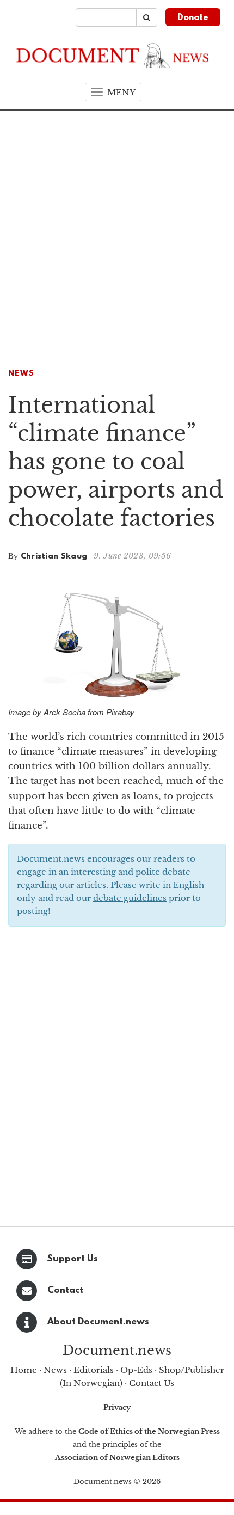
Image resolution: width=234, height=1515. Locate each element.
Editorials (93, 1370)
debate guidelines (130, 898)
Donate (192, 18)
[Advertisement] (117, 236)
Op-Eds (136, 1370)
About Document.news (98, 1322)
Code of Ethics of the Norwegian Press (149, 1431)
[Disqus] (117, 1073)
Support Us (72, 1259)
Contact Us (151, 1383)
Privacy (117, 1407)
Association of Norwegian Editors (117, 1457)
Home (23, 1370)
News (21, 373)
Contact (65, 1290)
